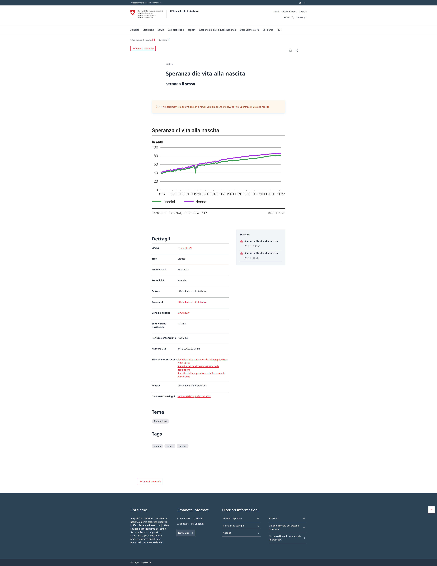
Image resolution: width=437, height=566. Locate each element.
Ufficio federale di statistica (184, 11)
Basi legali (134, 562)
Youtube (184, 523)
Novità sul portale (232, 518)
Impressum (146, 562)
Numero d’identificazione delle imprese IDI (285, 538)
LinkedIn (199, 523)
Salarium (273, 518)
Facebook (185, 518)
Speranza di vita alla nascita (254, 106)
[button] (135, 29)
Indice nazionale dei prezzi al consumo (284, 527)
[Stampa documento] (290, 50)
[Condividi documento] (296, 50)
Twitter (199, 518)
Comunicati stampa (233, 525)
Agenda (227, 532)
